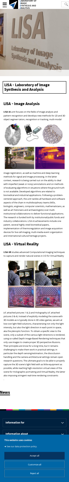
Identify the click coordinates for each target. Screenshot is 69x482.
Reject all (34, 473)
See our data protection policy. (22, 446)
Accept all (34, 455)
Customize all (34, 464)
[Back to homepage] (22, 4)
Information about (17, 434)
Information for (15, 422)
